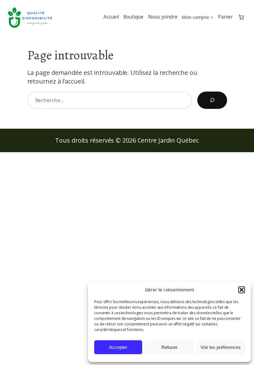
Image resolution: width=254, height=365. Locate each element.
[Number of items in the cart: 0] (241, 17)
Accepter (118, 347)
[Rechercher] (212, 100)
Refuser (169, 347)
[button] (242, 290)
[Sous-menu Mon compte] (211, 17)
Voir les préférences (220, 347)
